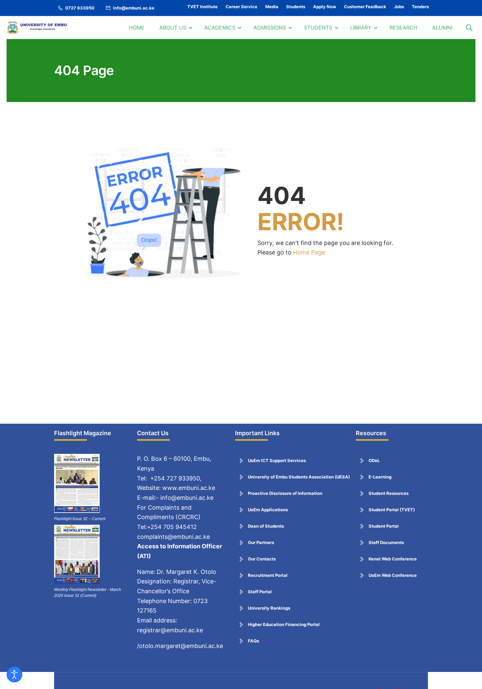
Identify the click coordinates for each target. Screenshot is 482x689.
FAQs (253, 640)
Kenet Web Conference (393, 558)
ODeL (374, 460)
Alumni (442, 27)
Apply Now (324, 6)
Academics (219, 27)
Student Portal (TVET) (392, 509)
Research (403, 27)
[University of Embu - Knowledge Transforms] (37, 27)
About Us (172, 27)
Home (137, 27)
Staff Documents (386, 542)
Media (271, 6)
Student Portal (384, 526)
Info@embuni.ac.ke (133, 7)
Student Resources (389, 493)
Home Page (309, 252)
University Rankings (269, 608)
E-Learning (380, 476)
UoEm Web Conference (393, 575)
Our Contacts (262, 558)
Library (361, 27)
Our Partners (261, 542)
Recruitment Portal (268, 575)
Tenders (420, 6)
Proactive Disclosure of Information (285, 493)
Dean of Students (266, 526)
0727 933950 (79, 7)
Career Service (241, 6)
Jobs (399, 6)
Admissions (269, 27)
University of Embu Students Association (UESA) (299, 476)
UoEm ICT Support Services (277, 460)
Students (295, 6)
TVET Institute (202, 6)
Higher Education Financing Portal (284, 624)
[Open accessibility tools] (14, 674)
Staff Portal (260, 591)
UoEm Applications (268, 509)
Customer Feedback (365, 6)
